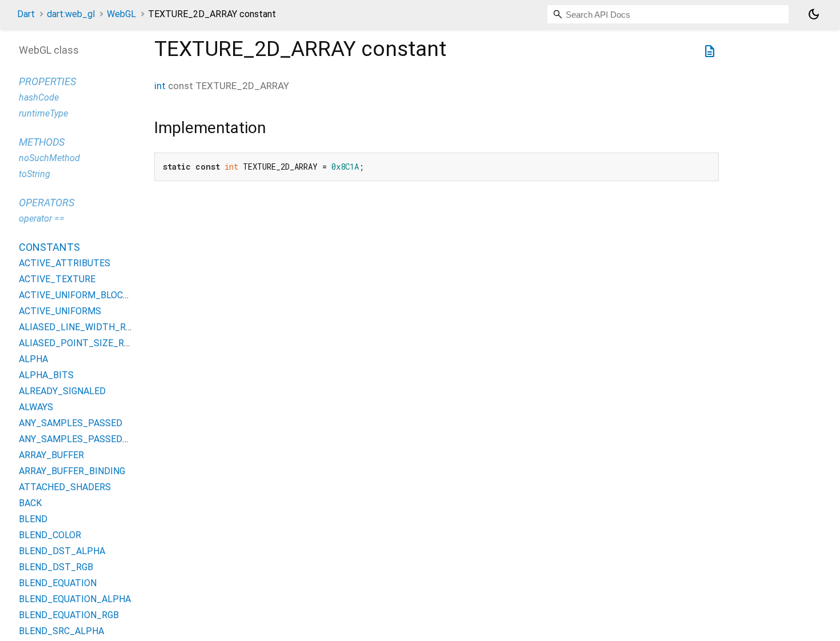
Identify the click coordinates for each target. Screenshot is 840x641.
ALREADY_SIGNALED (62, 391)
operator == (42, 218)
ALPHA (33, 359)
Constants (49, 247)
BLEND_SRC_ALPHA (61, 631)
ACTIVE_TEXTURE (57, 279)
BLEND (33, 519)
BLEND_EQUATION (58, 583)
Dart (26, 14)
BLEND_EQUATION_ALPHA (75, 599)
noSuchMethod (49, 158)
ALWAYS (36, 407)
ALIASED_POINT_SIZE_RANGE (83, 343)
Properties (47, 81)
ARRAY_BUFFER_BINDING (72, 471)
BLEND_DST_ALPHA (62, 551)
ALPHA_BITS (46, 375)
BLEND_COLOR (50, 535)
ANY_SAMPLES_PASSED (70, 423)
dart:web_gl (71, 14)
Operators (46, 203)
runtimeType (43, 113)
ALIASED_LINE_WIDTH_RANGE (84, 327)
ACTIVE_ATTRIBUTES (64, 263)
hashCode (39, 97)
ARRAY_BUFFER (51, 455)
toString (34, 174)
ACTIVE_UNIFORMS (60, 311)
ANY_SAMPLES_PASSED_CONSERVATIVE (106, 439)
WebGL (121, 14)
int (160, 85)
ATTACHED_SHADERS (65, 487)
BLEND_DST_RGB (56, 567)
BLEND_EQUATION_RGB (69, 615)
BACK (30, 503)
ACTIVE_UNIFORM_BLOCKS (76, 295)
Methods (42, 142)
